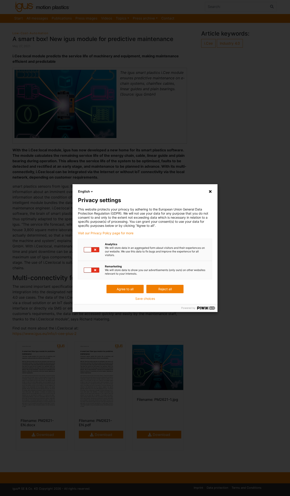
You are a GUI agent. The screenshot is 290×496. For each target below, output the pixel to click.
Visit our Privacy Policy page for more (105, 233)
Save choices (145, 298)
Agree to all (125, 289)
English (84, 191)
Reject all (165, 289)
